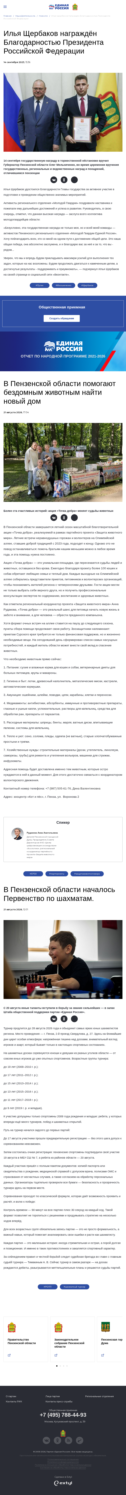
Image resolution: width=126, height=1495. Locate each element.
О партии (11, 1396)
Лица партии (52, 1396)
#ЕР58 (33, 874)
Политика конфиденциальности (63, 1462)
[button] (56, 1366)
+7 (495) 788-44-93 (63, 1415)
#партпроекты (56, 874)
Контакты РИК (14, 1401)
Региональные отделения (99, 1396)
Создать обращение (61, 318)
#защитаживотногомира (87, 874)
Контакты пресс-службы (58, 1401)
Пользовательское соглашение (63, 1459)
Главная (8, 16)
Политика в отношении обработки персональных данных (63, 1465)
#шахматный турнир (74, 1287)
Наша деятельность (25, 16)
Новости (43, 16)
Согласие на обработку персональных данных (63, 1467)
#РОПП (47, 1287)
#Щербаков (87, 285)
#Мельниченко (63, 285)
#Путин (39, 285)
